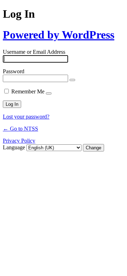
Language (14, 147)
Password (13, 71)
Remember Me (27, 91)
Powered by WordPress (58, 34)
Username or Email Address (34, 52)
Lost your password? (26, 117)
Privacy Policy (19, 141)
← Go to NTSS (20, 129)
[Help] (49, 93)
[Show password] (72, 80)
